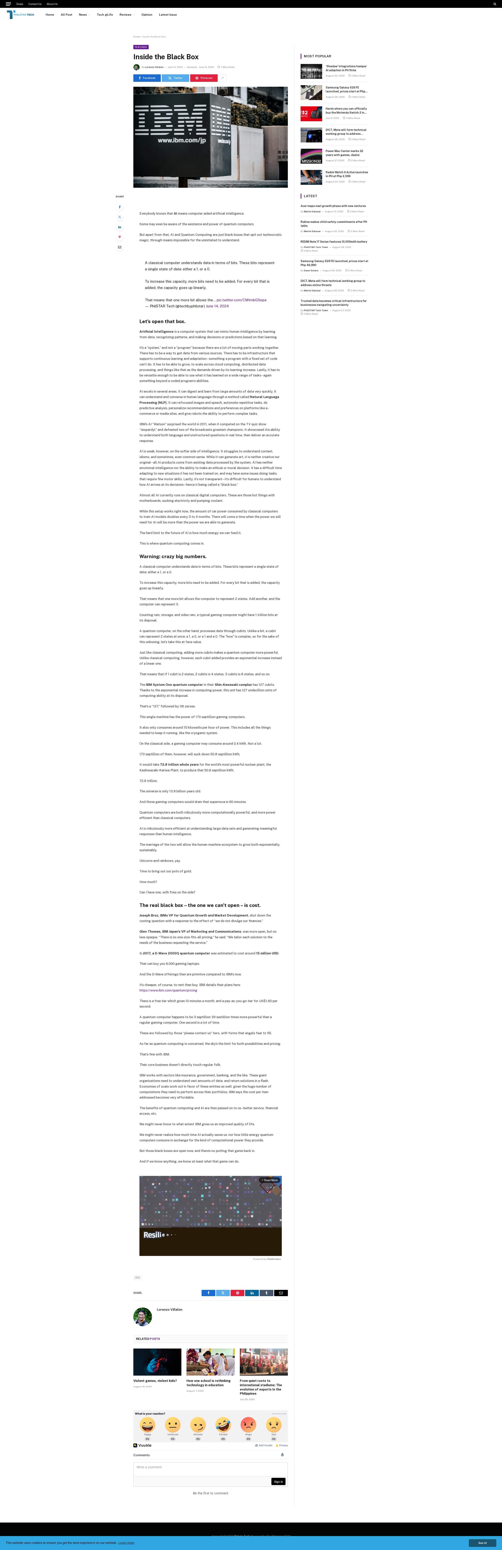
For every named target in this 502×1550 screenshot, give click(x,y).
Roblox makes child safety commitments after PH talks (334, 223)
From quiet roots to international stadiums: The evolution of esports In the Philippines (261, 1387)
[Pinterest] (120, 237)
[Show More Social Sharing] (222, 78)
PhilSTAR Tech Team (316, 247)
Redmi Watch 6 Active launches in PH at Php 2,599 (347, 174)
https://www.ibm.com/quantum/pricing (168, 990)
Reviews (125, 14)
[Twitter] (120, 217)
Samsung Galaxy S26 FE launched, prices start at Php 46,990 (345, 89)
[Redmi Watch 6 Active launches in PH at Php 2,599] (311, 177)
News (83, 14)
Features (141, 47)
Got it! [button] (482, 1543)
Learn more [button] (126, 1543)
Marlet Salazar (312, 211)
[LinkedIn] (120, 227)
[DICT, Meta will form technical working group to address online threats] (311, 135)
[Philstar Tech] (20, 15)
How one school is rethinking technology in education (208, 1383)
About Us (52, 4)
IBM (137, 1277)
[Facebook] (120, 207)
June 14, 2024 (217, 306)
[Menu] (8, 4)
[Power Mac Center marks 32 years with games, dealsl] (311, 156)
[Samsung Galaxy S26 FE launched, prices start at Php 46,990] (311, 92)
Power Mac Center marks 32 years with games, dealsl (344, 153)
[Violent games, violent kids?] (157, 1362)
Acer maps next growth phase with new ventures (333, 206)
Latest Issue (168, 14)
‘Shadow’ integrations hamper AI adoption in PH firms (346, 68)
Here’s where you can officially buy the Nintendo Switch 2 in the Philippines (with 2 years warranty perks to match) (346, 111)
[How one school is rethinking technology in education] (210, 1362)
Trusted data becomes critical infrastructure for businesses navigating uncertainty (334, 302)
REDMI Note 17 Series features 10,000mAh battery (334, 241)
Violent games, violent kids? (155, 1381)
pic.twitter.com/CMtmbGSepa (241, 300)
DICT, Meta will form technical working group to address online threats (346, 132)
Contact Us (35, 4)
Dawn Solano (311, 270)
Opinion (146, 14)
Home (50, 14)
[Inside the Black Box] (210, 137)
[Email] (120, 247)
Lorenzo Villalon (154, 67)
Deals (19, 4)
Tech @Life (105, 14)
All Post (66, 14)
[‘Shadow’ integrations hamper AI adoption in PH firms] (311, 71)
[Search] (494, 4)
